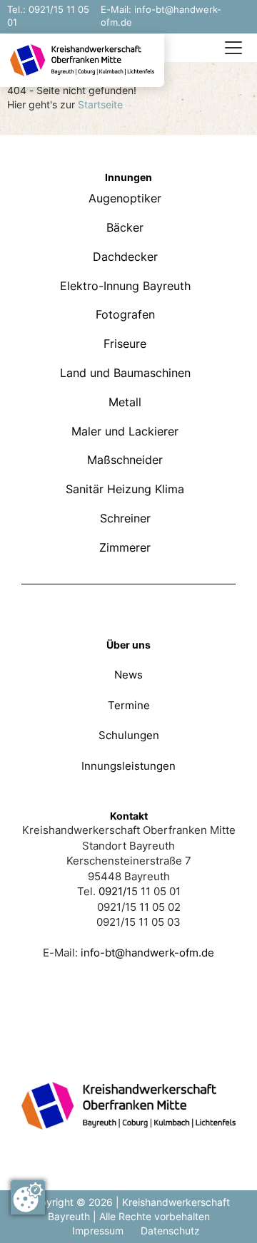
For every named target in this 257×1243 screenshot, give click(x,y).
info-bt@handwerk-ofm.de (147, 952)
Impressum (98, 1230)
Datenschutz (170, 1230)
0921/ (112, 891)
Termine (129, 705)
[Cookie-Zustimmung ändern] (28, 1197)
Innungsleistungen (128, 766)
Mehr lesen (128, 191)
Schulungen (129, 735)
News (128, 674)
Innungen (128, 177)
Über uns (128, 645)
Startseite (100, 104)
